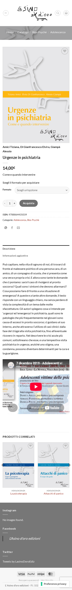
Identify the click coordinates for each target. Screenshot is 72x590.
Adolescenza (58, 32)
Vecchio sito (47, 580)
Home (10, 32)
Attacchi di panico (53, 493)
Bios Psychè (39, 32)
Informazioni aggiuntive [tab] (15, 255)
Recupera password (29, 580)
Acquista (28, 203)
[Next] (69, 472)
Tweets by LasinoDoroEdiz (18, 561)
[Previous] (3, 472)
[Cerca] (57, 13)
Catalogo (22, 32)
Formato (7, 189)
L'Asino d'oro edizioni (24, 538)
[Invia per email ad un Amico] (18, 228)
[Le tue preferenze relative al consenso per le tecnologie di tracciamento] (53, 584)
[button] (6, 13)
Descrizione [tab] (9, 248)
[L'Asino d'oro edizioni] (34, 13)
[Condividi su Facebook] (12, 228)
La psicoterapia (18, 493)
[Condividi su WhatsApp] (6, 228)
